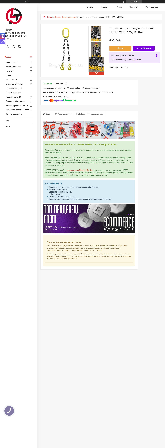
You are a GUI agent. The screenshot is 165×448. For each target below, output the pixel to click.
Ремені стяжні (11, 80)
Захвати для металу (14, 114)
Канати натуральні (13, 67)
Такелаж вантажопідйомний (17, 110)
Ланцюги (9, 71)
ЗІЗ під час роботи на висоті (17, 106)
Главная (90, 7)
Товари (50, 17)
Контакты (133, 7)
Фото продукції (152, 7)
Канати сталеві (12, 62)
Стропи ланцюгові (69, 17)
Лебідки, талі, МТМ (13, 97)
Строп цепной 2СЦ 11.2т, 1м (79, 170)
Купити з (139, 48)
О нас (7, 121)
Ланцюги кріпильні (13, 93)
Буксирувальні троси (14, 88)
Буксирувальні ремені (14, 84)
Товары (8, 57)
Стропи (9, 75)
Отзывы (8, 127)
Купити (120, 48)
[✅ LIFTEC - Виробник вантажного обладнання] (18, 16)
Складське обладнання (15, 101)
